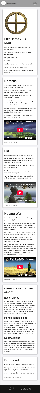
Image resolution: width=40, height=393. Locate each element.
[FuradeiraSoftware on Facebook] (14, 388)
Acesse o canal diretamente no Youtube (15, 67)
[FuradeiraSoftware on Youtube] (10, 389)
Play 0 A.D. (7, 61)
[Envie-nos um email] (11, 388)
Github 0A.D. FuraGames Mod (12, 377)
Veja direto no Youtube (10, 142)
